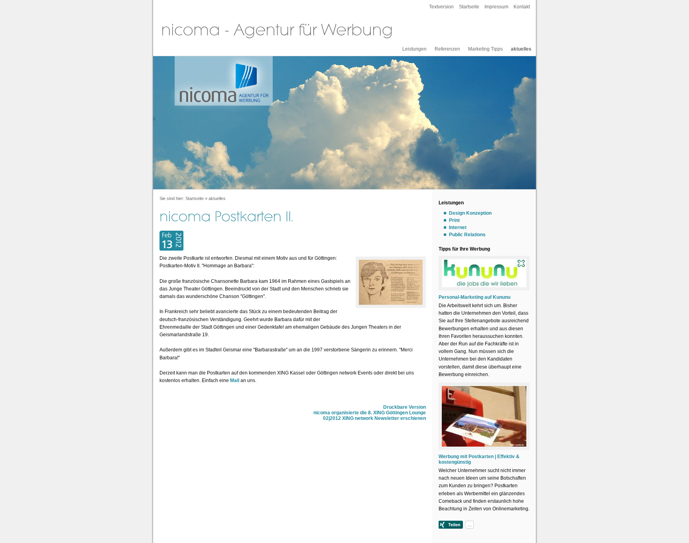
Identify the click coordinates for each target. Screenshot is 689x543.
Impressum (496, 7)
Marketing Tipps (485, 49)
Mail (234, 380)
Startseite (469, 7)
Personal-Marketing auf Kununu (474, 297)
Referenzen (447, 49)
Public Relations (467, 234)
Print (454, 220)
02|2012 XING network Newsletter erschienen (374, 418)
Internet (458, 227)
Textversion (441, 7)
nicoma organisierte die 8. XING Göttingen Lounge (369, 413)
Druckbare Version (404, 407)
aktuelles (521, 49)
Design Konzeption (470, 213)
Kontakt (522, 7)
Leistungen (414, 49)
